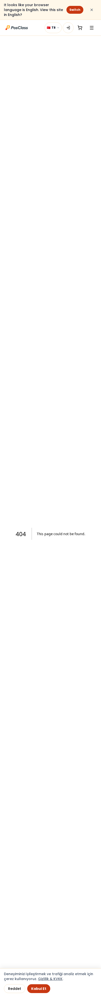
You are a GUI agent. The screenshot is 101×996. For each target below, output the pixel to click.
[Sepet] (80, 27)
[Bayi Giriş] (68, 27)
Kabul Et (38, 988)
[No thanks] (91, 9)
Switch (74, 10)
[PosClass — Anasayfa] (16, 28)
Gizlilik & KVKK (50, 978)
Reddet (14, 988)
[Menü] (91, 27)
